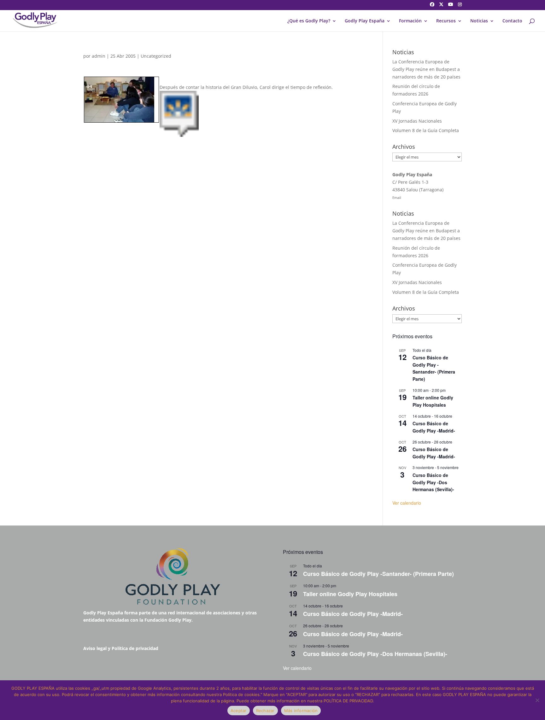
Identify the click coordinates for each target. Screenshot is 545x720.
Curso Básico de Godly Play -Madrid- (434, 427)
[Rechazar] (537, 700)
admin (98, 56)
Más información (301, 710)
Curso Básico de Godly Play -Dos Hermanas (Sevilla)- (433, 482)
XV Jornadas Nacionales (417, 121)
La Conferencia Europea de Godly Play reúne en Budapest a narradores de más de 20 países (426, 69)
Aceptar (239, 710)
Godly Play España (364, 21)
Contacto (512, 21)
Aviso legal (95, 648)
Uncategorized (156, 56)
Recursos (446, 21)
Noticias (479, 21)
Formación (410, 21)
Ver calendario (406, 503)
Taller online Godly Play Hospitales (433, 401)
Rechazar (265, 710)
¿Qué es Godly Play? (308, 21)
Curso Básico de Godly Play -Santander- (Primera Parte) (434, 368)
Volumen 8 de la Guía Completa (425, 130)
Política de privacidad (135, 648)
